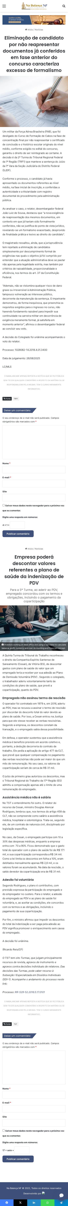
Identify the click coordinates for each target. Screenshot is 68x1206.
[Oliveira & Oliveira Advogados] (34, 19)
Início (30, 29)
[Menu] (4, 7)
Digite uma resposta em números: (20, 517)
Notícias (39, 29)
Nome (6, 463)
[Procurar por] (64, 7)
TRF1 (16, 399)
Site (4, 491)
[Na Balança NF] (34, 6)
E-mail (6, 477)
